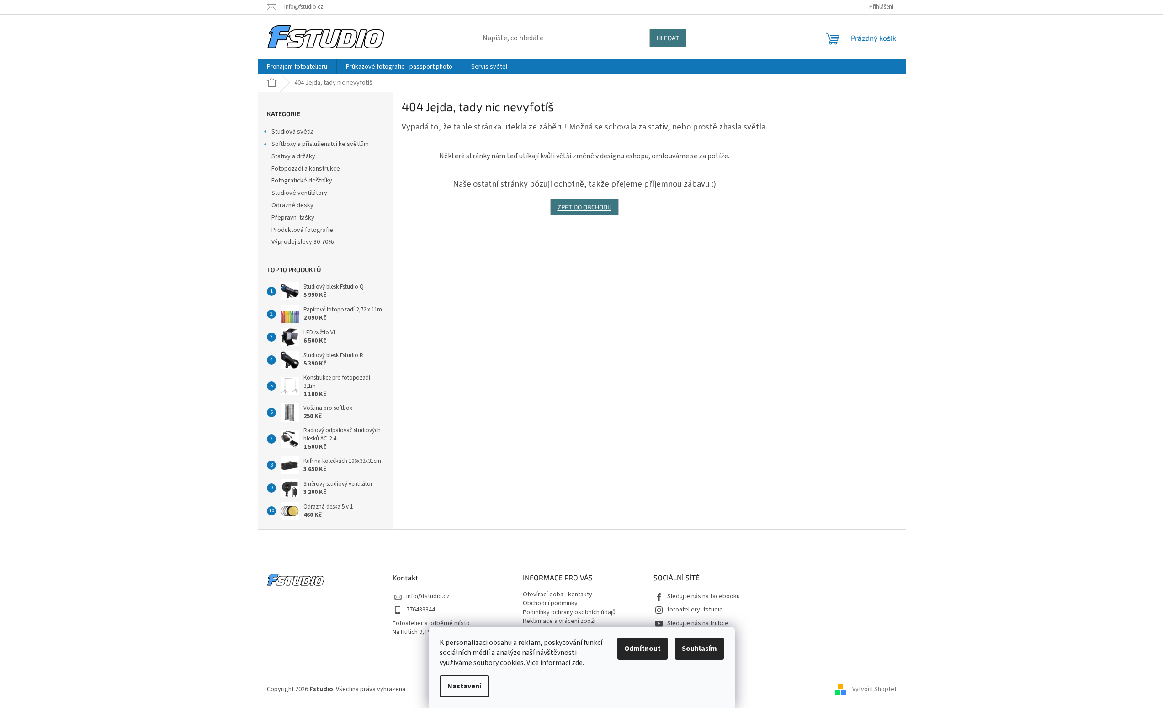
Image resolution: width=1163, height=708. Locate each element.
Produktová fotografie (302, 230)
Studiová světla (292, 131)
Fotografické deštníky (301, 180)
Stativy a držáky (293, 156)
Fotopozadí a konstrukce (305, 168)
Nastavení (464, 686)
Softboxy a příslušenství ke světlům (320, 144)
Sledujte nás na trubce (697, 623)
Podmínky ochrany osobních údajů (569, 612)
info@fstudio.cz (428, 596)
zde (577, 663)
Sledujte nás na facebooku (703, 596)
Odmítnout (642, 649)
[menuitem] (297, 66)
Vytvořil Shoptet (874, 689)
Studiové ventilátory (299, 193)
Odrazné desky (292, 205)
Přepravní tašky (292, 217)
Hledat (668, 38)
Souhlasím (699, 649)
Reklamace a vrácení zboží (559, 621)
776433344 (420, 610)
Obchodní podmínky (550, 603)
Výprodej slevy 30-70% (302, 242)
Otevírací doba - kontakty (557, 594)
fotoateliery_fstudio (695, 610)
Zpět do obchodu (584, 207)
